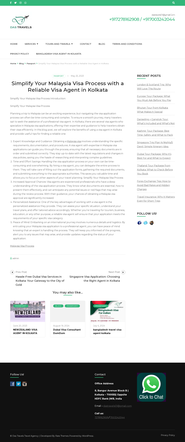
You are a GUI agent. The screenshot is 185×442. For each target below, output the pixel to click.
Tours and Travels (57, 44)
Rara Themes (62, 436)
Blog (102, 44)
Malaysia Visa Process (22, 246)
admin (16, 258)
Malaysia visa (74, 141)
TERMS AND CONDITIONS (127, 44)
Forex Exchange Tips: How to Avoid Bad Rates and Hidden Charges (154, 185)
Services (30, 44)
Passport (59, 76)
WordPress (87, 436)
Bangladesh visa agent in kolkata (58, 53)
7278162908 (101, 417)
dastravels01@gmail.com (117, 406)
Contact (85, 44)
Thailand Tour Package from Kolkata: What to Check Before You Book (155, 169)
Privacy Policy (19, 53)
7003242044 (117, 417)
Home (13, 44)
